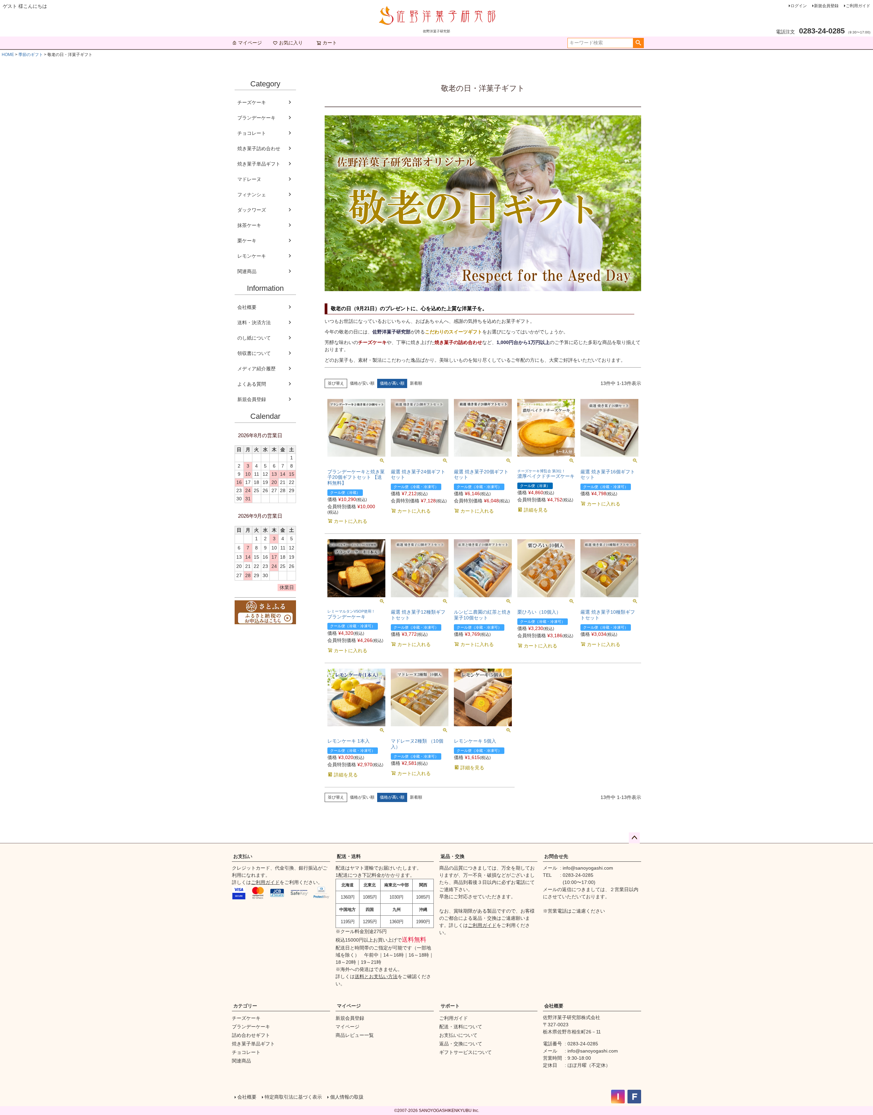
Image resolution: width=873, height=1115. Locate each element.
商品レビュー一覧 (355, 1035)
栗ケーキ (246, 240)
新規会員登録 (826, 5)
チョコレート (251, 133)
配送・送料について (460, 1026)
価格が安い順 (362, 383)
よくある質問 (251, 384)
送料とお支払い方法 (376, 976)
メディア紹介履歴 (256, 368)
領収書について (254, 353)
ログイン (798, 5)
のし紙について (254, 338)
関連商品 (246, 271)
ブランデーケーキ (256, 117)
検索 (638, 43)
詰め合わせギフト (251, 1035)
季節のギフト (30, 54)
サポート (450, 1006)
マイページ (250, 42)
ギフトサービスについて (465, 1052)
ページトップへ (634, 837)
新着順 (416, 383)
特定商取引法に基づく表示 (293, 1097)
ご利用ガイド (858, 5)
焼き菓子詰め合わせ (258, 148)
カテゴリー (245, 1006)
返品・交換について (460, 1043)
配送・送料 (349, 856)
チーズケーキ (251, 102)
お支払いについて (458, 1035)
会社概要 (246, 307)
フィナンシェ (251, 194)
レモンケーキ (251, 256)
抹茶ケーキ (249, 225)
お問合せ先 (556, 856)
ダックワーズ (251, 210)
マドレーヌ (249, 179)
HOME (8, 54)
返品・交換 (452, 856)
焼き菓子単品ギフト (258, 164)
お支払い (242, 856)
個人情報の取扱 (347, 1097)
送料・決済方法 (254, 322)
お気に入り (291, 42)
